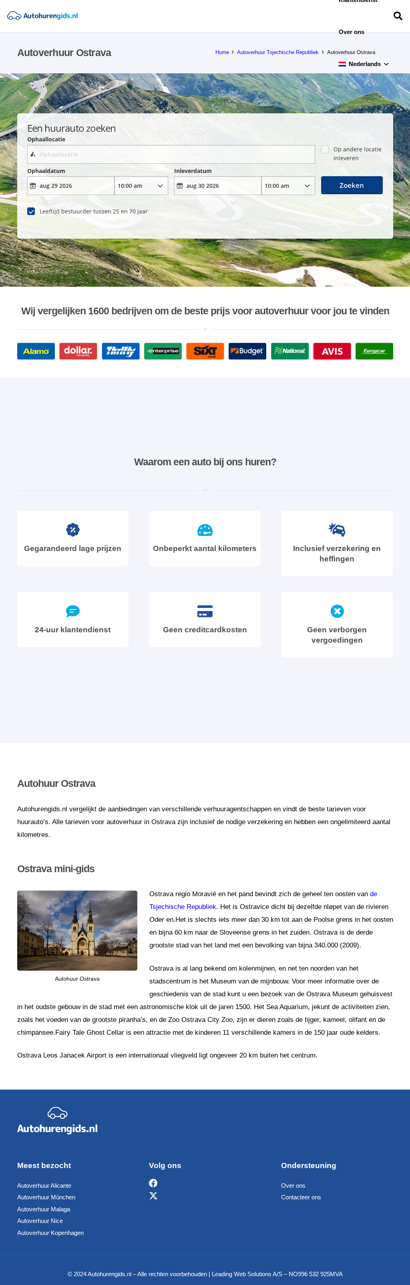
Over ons (293, 1185)
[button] (386, 64)
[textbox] (171, 154)
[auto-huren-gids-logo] (42, 16)
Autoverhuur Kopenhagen (50, 1232)
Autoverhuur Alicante (44, 1185)
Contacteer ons (301, 1197)
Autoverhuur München (46, 1197)
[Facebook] (153, 1183)
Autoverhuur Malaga (43, 1209)
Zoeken (352, 185)
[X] (153, 1196)
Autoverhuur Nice (40, 1220)
